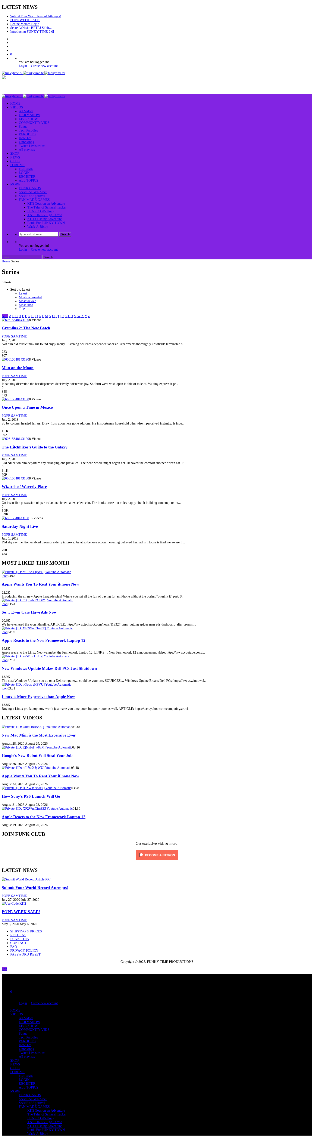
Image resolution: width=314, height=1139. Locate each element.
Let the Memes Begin (24, 24)
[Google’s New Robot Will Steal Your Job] (37, 747)
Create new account (44, 66)
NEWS (15, 157)
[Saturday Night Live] (15, 518)
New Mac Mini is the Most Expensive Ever (39, 735)
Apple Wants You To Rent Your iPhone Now (40, 584)
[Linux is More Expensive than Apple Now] (36, 684)
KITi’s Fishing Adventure (44, 219)
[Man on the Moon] (15, 359)
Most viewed (27, 301)
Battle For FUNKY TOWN (46, 223)
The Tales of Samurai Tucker (46, 207)
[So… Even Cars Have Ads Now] (37, 600)
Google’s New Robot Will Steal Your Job (37, 755)
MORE (15, 184)
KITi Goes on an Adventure (46, 203)
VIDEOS (16, 107)
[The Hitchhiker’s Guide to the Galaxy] (15, 439)
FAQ (13, 946)
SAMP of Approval (32, 196)
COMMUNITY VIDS (34, 122)
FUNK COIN (19, 939)
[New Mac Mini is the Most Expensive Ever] (37, 727)
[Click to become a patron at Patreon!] (157, 861)
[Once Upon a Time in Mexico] (15, 399)
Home (6, 261)
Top (4, 969)
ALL (5, 316)
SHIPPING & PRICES (26, 931)
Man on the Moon (18, 367)
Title (22, 309)
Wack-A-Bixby (37, 226)
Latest (23, 293)
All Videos (26, 111)
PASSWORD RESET (25, 954)
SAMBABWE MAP (33, 192)
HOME (15, 103)
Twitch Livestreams (32, 146)
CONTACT (18, 943)
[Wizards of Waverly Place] (15, 478)
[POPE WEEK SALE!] (14, 903)
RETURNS (18, 935)
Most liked (26, 305)
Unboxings (26, 142)
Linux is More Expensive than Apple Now (38, 696)
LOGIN (24, 173)
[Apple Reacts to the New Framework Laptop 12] (37, 628)
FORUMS (17, 165)
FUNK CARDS (30, 188)
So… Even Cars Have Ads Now (29, 612)
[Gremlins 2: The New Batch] (15, 320)
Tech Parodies (28, 130)
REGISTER (27, 176)
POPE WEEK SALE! (25, 20)
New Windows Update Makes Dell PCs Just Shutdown (49, 668)
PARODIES (27, 134)
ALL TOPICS (28, 180)
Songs (23, 126)
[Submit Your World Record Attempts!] (26, 879)
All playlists (27, 149)
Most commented (30, 297)
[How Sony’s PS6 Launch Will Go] (36, 788)
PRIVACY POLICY (24, 950)
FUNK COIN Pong (40, 211)
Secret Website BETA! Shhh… (31, 28)
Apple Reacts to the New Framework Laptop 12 (43, 640)
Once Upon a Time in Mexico (27, 407)
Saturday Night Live (20, 526)
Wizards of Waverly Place (24, 486)
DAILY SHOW (29, 115)
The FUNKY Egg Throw (44, 215)
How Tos (25, 138)
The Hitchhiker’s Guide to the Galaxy (34, 447)
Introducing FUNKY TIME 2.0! (32, 31)
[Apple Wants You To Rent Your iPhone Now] (36, 572)
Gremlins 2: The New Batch (26, 328)
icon (4, 576)
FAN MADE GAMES (34, 199)
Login (23, 66)
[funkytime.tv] (33, 73)
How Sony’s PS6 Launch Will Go (31, 796)
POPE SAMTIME (14, 336)
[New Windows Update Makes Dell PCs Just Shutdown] (36, 656)
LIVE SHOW (28, 119)
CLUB (15, 161)
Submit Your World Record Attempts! (35, 16)
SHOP (14, 153)
